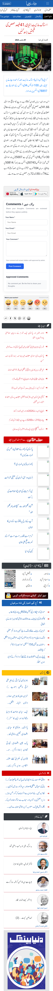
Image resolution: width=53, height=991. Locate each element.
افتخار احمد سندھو (41, 890)
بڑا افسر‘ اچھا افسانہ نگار (24, 900)
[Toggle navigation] (47, 3)
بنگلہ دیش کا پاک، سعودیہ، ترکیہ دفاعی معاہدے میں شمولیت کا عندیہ (27, 807)
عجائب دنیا (17, 16)
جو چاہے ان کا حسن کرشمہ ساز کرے (19, 882)
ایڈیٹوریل (28, 16)
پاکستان (38, 16)
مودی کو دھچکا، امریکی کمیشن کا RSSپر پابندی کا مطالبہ (27, 611)
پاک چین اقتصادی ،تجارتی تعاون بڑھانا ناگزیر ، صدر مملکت (17, 750)
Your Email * (10, 228)
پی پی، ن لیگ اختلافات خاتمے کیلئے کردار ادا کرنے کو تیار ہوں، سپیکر (26, 659)
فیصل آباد (26, 573)
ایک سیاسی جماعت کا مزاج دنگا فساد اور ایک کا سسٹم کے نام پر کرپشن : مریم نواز (17, 718)
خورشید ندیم (43, 836)
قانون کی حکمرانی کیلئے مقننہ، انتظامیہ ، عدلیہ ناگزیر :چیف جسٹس (17, 765)
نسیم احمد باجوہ (42, 908)
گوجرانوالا (26, 579)
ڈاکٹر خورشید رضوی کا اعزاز (22, 864)
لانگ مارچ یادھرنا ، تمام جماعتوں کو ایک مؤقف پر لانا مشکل (24, 637)
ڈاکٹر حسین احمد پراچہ (40, 872)
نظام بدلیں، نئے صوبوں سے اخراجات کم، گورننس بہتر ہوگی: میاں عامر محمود (26, 794)
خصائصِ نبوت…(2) (24, 918)
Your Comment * (12, 239)
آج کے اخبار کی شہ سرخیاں (24, 603)
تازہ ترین (37, 10)
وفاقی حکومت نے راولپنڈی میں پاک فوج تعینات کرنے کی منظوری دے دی (25, 780)
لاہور (46, 573)
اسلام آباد (44, 579)
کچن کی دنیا (29, 551)
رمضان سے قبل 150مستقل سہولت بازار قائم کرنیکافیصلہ (27, 647)
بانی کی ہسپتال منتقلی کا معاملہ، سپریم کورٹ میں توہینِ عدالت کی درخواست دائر (26, 787)
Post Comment (15, 266)
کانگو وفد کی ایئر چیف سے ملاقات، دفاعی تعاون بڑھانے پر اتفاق (25, 621)
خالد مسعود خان (42, 854)
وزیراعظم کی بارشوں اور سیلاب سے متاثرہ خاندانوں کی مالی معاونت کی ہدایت (25, 800)
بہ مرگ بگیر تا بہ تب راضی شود (20, 846)
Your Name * (10, 217)
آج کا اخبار (27, 10)
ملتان (28, 585)
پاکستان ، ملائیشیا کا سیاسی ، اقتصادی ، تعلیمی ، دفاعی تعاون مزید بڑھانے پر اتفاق (17, 734)
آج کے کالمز (15, 10)
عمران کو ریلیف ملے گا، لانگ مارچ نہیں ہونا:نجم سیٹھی (26, 630)
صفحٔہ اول (47, 10)
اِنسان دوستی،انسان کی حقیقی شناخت (18, 477)
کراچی (46, 585)
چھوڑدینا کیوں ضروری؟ (23, 464)
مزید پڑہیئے (41, 325)
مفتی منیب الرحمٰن (41, 926)
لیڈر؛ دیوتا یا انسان (25, 828)
